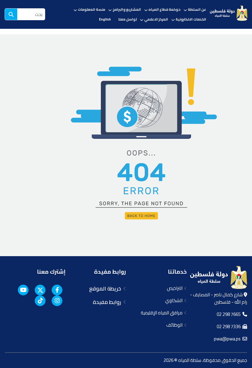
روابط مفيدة (110, 272)
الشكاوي (174, 300)
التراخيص (175, 288)
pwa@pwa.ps (228, 338)
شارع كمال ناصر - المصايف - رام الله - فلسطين (218, 298)
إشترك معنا (51, 272)
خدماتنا (177, 272)
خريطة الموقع (106, 289)
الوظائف (175, 325)
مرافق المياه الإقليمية (162, 312)
